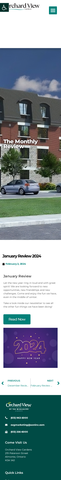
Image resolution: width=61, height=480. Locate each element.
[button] (53, 10)
